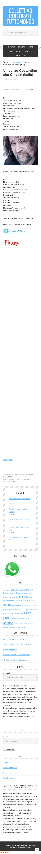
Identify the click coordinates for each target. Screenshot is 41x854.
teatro (28, 623)
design (31, 593)
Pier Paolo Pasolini (19, 613)
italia (5, 477)
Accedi (5, 762)
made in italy (14, 605)
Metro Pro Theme (22, 845)
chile (17, 593)
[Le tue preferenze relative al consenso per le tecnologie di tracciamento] (37, 850)
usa (19, 627)
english (22, 597)
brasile (5, 593)
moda (5, 609)
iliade (33, 600)
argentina (28, 589)
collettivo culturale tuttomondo (20, 15)
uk (10, 627)
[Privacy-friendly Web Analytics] (4, 852)
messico (22, 605)
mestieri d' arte (31, 605)
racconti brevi (21, 618)
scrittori (8, 623)
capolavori (12, 593)
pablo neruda (30, 609)
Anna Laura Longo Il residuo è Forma (17, 644)
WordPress (22, 847)
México (17, 609)
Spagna (23, 623)
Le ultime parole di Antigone (19, 519)
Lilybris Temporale (10, 649)
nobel (23, 609)
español (22, 475)
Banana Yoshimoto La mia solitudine (16, 654)
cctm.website (8, 460)
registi (27, 618)
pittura (27, 612)
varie (23, 627)
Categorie (6, 673)
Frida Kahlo (21, 600)
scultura (17, 623)
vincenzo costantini (11, 481)
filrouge (29, 475)
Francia (14, 600)
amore (16, 475)
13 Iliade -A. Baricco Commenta (15, 660)
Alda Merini (6, 590)
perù (36, 609)
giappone (28, 600)
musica (10, 608)
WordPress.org (9, 778)
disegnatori (7, 597)
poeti (10, 477)
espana (29, 597)
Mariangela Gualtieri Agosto (19, 537)
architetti (21, 590)
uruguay (14, 627)
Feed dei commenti (10, 773)
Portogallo (14, 618)
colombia (25, 593)
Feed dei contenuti (10, 767)
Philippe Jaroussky (8, 613)
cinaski (23, 479)
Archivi (5, 736)
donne (15, 596)
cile (20, 593)
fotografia (7, 600)
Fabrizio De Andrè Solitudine (13, 639)
